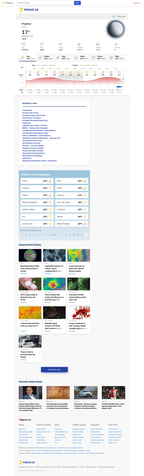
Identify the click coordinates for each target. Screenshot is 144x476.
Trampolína (45, 450)
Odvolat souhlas (91, 467)
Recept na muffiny (78, 432)
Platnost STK (112, 443)
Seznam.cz (137, 3)
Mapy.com (32, 448)
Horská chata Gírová (30, 113)
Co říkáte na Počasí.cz (26, 467)
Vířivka (88, 450)
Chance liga (58, 429)
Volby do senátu (23, 440)
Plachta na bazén (37, 450)
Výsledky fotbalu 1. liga (61, 432)
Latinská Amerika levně (97, 440)
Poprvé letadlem (95, 432)
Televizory (82, 453)
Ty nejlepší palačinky (79, 429)
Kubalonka (26, 123)
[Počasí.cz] (28, 10)
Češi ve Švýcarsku (96, 437)
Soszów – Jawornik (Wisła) (33, 146)
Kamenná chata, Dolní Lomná (33, 115)
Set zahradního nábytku (70, 450)
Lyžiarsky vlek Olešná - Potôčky (34, 125)
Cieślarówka (27, 110)
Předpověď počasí (40, 448)
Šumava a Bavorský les (97, 434)
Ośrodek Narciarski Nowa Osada (35, 133)
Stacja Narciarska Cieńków (33, 148)
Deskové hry (74, 453)
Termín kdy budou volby (25, 437)
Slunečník (52, 450)
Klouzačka (59, 450)
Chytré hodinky (89, 453)
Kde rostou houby (52, 448)
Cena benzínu (62, 448)
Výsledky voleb (23, 434)
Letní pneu (67, 453)
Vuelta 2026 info (41, 429)
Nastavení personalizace (106, 467)
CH (54, 235)
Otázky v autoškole (114, 440)
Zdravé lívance (77, 434)
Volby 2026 (22, 429)
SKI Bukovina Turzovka (31, 143)
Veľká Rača (26, 158)
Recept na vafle (77, 440)
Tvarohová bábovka (78, 437)
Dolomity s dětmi (95, 443)
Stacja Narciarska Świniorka (33, 153)
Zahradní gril (81, 450)
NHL (56, 443)
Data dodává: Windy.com (70, 467)
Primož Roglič (41, 440)
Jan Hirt (39, 434)
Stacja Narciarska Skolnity (32, 151)
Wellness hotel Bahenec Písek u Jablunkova (39, 161)
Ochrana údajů (56, 467)
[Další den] (123, 79)
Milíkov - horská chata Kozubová (35, 128)
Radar (82, 467)
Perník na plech (77, 443)
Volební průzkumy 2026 (25, 432)
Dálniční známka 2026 (115, 432)
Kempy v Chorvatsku (96, 429)
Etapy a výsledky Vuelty (43, 432)
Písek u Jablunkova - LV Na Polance (36, 136)
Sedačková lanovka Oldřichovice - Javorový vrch (41, 138)
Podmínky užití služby (42, 467)
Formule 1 (58, 440)
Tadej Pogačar (41, 437)
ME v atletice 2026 (60, 437)
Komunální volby (23, 443)
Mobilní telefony (36, 453)
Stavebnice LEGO (47, 453)
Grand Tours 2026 (42, 443)
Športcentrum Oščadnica (32, 156)
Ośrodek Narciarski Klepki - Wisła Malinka (38, 131)
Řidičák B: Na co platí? (115, 437)
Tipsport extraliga (60, 434)
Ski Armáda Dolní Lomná (32, 141)
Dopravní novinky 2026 (115, 434)
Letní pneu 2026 (113, 429)
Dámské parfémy (58, 453)
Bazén (29, 450)
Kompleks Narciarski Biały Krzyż (35, 120)
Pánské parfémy (99, 453)
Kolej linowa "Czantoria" (31, 118)
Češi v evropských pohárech (75, 448)
